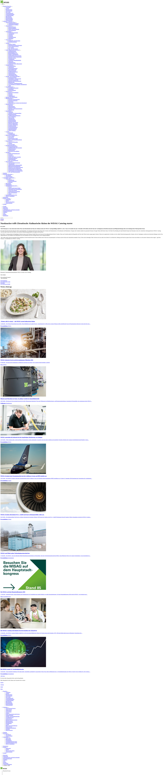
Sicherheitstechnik (12, 159)
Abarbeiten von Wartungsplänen (14, 113)
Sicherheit (8, 152)
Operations (10, 94)
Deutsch (2, 219)
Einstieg (7, 200)
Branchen (5, 6)
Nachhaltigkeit (9, 184)
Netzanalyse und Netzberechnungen (15, 167)
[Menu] (11, 6)
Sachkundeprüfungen (12, 128)
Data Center (8, 12)
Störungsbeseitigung (12, 129)
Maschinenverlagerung (12, 100)
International (5, 197)
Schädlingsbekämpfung (13, 71)
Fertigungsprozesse (12, 148)
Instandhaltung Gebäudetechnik (14, 78)
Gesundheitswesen (9, 13)
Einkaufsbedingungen (7, 211)
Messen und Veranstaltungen (11, 135)
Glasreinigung (11, 67)
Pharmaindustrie (9, 17)
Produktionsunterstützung (11, 145)
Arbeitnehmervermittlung (13, 24)
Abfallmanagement (12, 51)
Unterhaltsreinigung (12, 74)
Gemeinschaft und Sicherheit (14, 191)
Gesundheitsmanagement (13, 87)
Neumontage (10, 101)
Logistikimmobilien (10, 15)
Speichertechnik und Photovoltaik (15, 169)
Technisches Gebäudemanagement (15, 83)
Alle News (3, 676)
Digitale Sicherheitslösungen (14, 153)
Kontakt (4, 204)
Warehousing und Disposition (14, 40)
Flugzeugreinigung (12, 26)
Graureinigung (11, 33)
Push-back (10, 93)
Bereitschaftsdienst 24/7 (13, 53)
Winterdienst (10, 38)
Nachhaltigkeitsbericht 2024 (11, 195)
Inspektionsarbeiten (12, 121)
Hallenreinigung (11, 106)
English (2, 220)
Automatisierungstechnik (13, 79)
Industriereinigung (9, 104)
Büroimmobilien (9, 9)
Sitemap (4, 214)
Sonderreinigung (11, 73)
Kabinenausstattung (12, 28)
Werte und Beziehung (12, 192)
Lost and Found (11, 144)
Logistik (7, 131)
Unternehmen (6, 177)
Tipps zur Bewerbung (10, 201)
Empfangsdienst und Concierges (14, 55)
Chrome (2, 684)
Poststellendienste (11, 62)
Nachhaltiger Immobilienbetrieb (14, 60)
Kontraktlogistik (11, 134)
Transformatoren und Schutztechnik (15, 170)
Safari (2, 686)
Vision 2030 (8, 178)
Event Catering (11, 136)
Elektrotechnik (11, 117)
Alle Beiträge (8, 175)
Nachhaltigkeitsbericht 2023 (11, 185)
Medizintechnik (11, 82)
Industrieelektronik (12, 120)
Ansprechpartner (9, 176)
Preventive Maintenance (13, 124)
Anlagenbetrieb (11, 163)
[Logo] (5, 2)
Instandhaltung (9, 111)
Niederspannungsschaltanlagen (14, 168)
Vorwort (10, 186)
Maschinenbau (9, 16)
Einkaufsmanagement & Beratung (15, 45)
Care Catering (11, 47)
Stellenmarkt (8, 199)
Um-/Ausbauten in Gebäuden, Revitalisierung (17, 84)
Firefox (2, 682)
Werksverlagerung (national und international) (17, 102)
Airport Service (9, 25)
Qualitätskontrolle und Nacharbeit (15, 147)
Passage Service (9, 140)
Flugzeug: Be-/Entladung (13, 92)
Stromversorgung (9, 161)
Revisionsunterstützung (13, 127)
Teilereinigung (11, 109)
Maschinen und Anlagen (13, 122)
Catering (7, 43)
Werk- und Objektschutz (13, 160)
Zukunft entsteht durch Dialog (14, 188)
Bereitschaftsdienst (12, 90)
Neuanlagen (10, 36)
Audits (9, 85)
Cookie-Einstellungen (7, 764)
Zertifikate (5, 212)
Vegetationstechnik (12, 37)
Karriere (4, 198)
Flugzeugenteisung (12, 30)
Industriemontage (9, 98)
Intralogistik (10, 132)
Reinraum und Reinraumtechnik (14, 81)
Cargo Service (8, 39)
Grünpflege (10, 35)
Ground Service (9, 91)
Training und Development (13, 29)
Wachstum (10, 182)
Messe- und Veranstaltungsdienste (15, 139)
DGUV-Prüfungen (12, 116)
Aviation (7, 8)
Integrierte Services (12, 58)
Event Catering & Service (13, 46)
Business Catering (12, 44)
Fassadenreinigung (12, 66)
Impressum (5, 207)
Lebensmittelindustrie (10, 14)
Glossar (9, 193)
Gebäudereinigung (9, 64)
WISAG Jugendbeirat (10, 196)
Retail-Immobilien (9, 18)
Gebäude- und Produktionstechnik (12, 76)
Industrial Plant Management (11, 97)
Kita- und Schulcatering (13, 48)
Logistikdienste (11, 59)
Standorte (5, 173)
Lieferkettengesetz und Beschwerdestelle (11, 209)
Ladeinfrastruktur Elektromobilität (15, 165)
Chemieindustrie (9, 10)
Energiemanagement (12, 77)
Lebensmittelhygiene (12, 69)
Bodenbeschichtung (12, 114)
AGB (4, 213)
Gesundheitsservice (9, 86)
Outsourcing (10, 61)
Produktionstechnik (12, 125)
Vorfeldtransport (11, 96)
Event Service (11, 137)
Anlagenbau (10, 112)
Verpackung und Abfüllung (13, 151)
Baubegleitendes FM (12, 52)
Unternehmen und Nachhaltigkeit (15, 189)
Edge (2, 689)
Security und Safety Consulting (14, 157)
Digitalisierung (11, 180)
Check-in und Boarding (13, 142)
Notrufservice (11, 155)
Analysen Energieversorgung (14, 162)
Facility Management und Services (13, 50)
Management (8, 183)
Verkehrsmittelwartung (12, 75)
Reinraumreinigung (12, 70)
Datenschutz (5, 208)
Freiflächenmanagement (13, 32)
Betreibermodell (11, 150)
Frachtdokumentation (12, 41)
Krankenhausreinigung (12, 68)
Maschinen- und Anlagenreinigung (15, 108)
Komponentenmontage (12, 146)
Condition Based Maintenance (14, 115)
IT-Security (10, 154)
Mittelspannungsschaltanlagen (14, 166)
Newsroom (5, 174)
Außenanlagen (9, 31)
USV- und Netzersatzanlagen (14, 172)
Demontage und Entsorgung (14, 99)
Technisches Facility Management (15, 63)
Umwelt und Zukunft (12, 190)
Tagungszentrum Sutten (13, 138)
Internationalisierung (12, 181)
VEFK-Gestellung (12, 130)
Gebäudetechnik (11, 119)
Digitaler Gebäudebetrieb (13, 54)
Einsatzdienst (11, 89)
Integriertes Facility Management (14, 56)
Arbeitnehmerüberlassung (13, 23)
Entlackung (10, 105)
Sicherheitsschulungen (12, 158)
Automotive (8, 7)
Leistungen (5, 21)
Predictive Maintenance (13, 123)
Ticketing (10, 143)
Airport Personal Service (11, 22)
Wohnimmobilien (9, 20)
